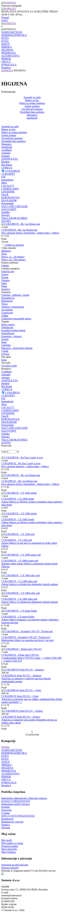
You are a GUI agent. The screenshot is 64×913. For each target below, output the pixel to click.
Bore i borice (8, 324)
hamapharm (7, 179)
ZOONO (6, 221)
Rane (4, 342)
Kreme (4, 277)
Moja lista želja (9, 849)
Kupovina (6, 810)
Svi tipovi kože (9, 365)
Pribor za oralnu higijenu (32, 103)
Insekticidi (32, 118)
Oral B (4, 194)
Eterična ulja (7, 271)
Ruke (4, 359)
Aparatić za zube (32, 97)
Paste (4, 283)
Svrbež (5, 339)
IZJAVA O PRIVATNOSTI (15, 801)
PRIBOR (6, 58)
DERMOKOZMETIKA (14, 35)
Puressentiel (7, 203)
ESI (3, 176)
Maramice (32, 115)
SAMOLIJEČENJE (11, 32)
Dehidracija (7, 327)
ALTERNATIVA (10, 55)
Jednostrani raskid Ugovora (15, 804)
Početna (5, 747)
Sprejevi (5, 289)
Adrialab (5, 153)
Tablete (5, 265)
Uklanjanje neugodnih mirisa (16, 318)
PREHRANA (8, 52)
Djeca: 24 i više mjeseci (13, 259)
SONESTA (7, 70)
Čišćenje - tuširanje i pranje (15, 295)
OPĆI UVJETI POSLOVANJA (18, 815)
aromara (5, 156)
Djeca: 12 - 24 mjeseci (12, 256)
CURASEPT (8, 174)
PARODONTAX (10, 197)
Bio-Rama (6, 164)
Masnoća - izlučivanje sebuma (16, 348)
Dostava (5, 824)
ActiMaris (6, 150)
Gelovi (4, 274)
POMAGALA (9, 64)
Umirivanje (7, 312)
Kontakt (5, 807)
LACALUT (7, 185)
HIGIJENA (7, 49)
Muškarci (6, 250)
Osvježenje (7, 309)
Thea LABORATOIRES (14, 218)
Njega (4, 303)
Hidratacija (7, 301)
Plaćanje (5, 827)
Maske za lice (32, 100)
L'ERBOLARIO (10, 188)
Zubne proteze (32, 106)
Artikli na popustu (14, 245)
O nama (5, 813)
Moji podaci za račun (12, 843)
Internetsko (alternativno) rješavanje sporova (24, 798)
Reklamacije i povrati (12, 821)
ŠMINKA (6, 47)
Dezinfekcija (7, 298)
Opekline (6, 345)
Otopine (5, 280)
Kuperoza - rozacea (11, 336)
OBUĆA (6, 61)
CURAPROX (12, 171)
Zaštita (4, 315)
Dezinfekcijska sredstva (32, 112)
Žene (4, 253)
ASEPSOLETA (9, 158)
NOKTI (5, 44)
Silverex (5, 215)
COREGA (6, 167)
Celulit (4, 351)
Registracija (7, 818)
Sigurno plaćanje (10, 867)
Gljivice (5, 354)
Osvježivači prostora (32, 109)
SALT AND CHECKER (14, 206)
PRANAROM (9, 200)
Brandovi (6, 67)
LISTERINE (8, 191)
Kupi (4, 238)
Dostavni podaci (9, 846)
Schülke (5, 212)
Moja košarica (8, 852)
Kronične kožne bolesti (13, 330)
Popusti (5, 17)
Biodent (5, 161)
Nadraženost (7, 333)
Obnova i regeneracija (12, 306)
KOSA (5, 41)
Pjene (4, 286)
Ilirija (4, 182)
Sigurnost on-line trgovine (14, 864)
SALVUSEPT (8, 209)
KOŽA (5, 38)
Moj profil (6, 840)
